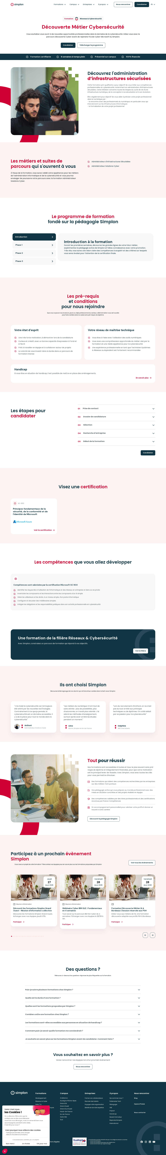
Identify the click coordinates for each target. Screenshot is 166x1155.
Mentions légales (53, 1142)
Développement (40, 1098)
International (114, 1123)
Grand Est (63, 1103)
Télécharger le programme (91, 45)
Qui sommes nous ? (116, 1098)
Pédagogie (113, 1104)
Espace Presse (139, 1104)
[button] (60, 4)
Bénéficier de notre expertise (94, 1108)
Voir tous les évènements (142, 863)
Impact (112, 1111)
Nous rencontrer (123, 4)
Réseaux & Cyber (41, 1101)
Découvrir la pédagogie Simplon (103, 819)
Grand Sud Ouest (66, 1109)
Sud (61, 1120)
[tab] (34, 237)
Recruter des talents (91, 1101)
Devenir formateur (116, 1117)
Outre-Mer (63, 1117)
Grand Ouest (64, 1106)
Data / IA (38, 1104)
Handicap (113, 1114)
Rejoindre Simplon (116, 1120)
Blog (135, 1098)
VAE (111, 1108)
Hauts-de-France (66, 1111)
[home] (17, 4)
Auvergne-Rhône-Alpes (68, 1101)
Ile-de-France (65, 1114)
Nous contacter (140, 1112)
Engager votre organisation (94, 1104)
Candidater (142, 4)
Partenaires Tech (115, 1101)
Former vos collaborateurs (94, 1098)
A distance (64, 1098)
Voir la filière (140, 651)
